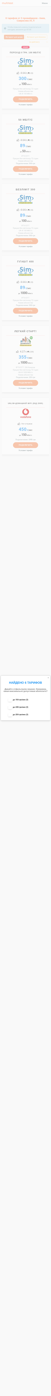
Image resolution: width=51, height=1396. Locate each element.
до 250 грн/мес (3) (20, 715)
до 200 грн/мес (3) (20, 707)
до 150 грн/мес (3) (20, 700)
